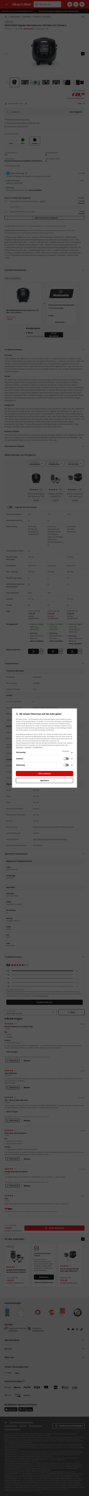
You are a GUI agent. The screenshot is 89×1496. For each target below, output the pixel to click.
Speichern (44, 780)
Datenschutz (19, 747)
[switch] (66, 758)
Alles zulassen (44, 773)
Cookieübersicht (38, 747)
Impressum (28, 747)
